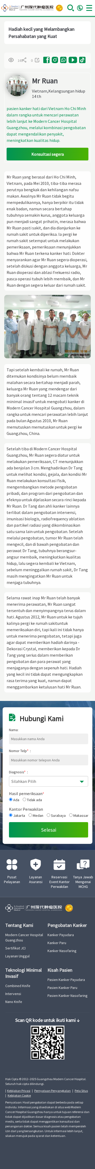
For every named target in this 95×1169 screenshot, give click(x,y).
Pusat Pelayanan (12, 879)
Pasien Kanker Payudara (66, 979)
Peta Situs (81, 1091)
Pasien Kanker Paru (62, 987)
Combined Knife (17, 985)
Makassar (80, 815)
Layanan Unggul (17, 956)
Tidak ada (34, 799)
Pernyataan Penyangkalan (52, 1091)
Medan (37, 815)
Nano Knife (13, 1001)
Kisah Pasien (60, 970)
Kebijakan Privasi (18, 1091)
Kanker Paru (57, 942)
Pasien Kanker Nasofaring (68, 995)
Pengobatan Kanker (67, 925)
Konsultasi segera (47, 154)
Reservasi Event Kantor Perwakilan (59, 882)
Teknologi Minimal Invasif (23, 973)
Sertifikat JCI (15, 948)
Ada (15, 799)
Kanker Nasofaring (62, 950)
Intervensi (13, 993)
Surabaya (58, 815)
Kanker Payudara (61, 934)
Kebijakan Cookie (19, 1095)
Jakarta (18, 815)
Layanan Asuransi (35, 879)
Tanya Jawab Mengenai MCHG (83, 882)
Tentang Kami (19, 925)
